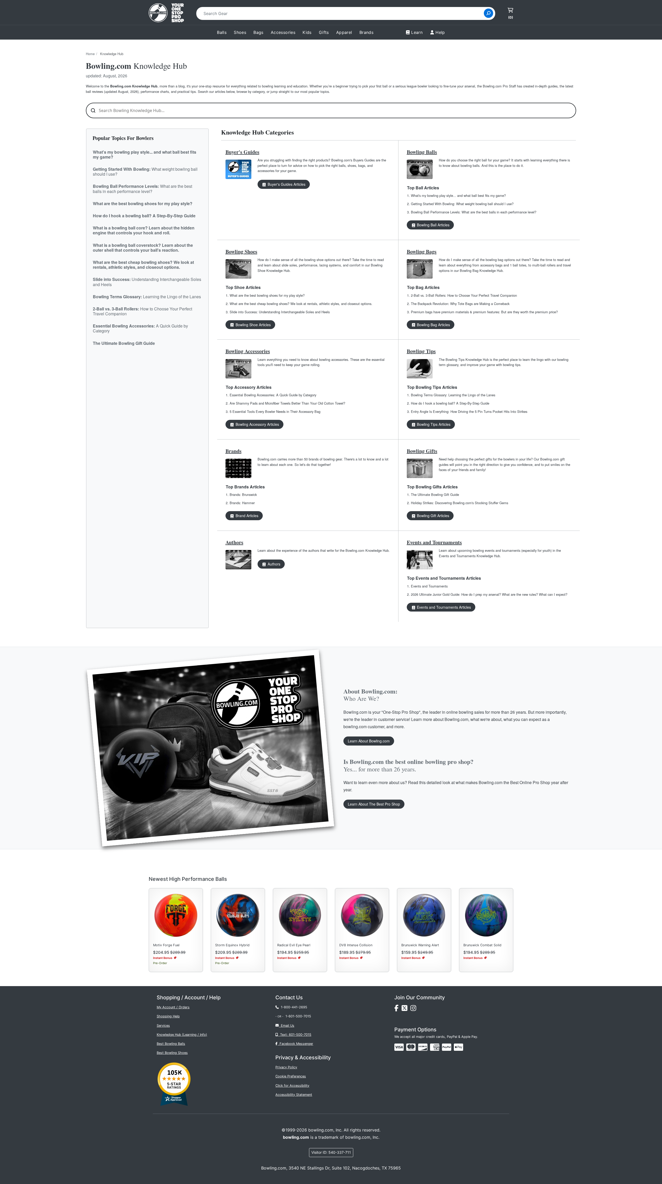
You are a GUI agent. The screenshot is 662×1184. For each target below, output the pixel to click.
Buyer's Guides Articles (286, 184)
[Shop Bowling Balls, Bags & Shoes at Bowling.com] (166, 13)
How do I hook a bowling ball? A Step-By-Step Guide (450, 403)
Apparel (344, 32)
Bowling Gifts (422, 451)
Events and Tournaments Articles (443, 607)
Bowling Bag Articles (433, 324)
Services (163, 1025)
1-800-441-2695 (293, 1007)
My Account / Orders (173, 1007)
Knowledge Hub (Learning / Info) (182, 1035)
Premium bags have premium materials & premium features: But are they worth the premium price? (484, 311)
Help (440, 32)
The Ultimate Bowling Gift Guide (435, 494)
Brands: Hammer (242, 502)
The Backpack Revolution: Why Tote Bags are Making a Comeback (460, 303)
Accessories (283, 32)
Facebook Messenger (295, 1044)
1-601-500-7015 (298, 1016)
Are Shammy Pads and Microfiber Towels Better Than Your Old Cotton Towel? (287, 403)
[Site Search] (488, 13)
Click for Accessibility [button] (292, 1086)
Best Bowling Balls (171, 1044)
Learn (417, 32)
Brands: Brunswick (243, 494)
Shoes (240, 32)
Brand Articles (246, 515)
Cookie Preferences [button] (290, 1076)
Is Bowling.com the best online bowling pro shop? (408, 765)
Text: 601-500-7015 (294, 1035)
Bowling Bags (422, 251)
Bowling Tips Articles (433, 424)
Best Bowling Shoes (172, 1053)
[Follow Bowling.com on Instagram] (414, 1009)
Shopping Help (168, 1016)
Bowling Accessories (247, 351)
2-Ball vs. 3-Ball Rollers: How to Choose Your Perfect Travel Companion (464, 295)
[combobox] (341, 13)
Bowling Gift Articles (432, 515)
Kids (307, 32)
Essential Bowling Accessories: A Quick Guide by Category (273, 394)
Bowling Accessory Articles (257, 424)
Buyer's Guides (242, 152)
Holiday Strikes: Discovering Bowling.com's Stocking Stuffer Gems (459, 502)
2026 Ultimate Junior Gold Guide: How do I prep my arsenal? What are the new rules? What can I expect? (489, 594)
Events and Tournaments (434, 542)
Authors (234, 542)
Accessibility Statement (293, 1095)
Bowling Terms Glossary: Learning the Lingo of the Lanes (453, 394)
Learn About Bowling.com (369, 740)
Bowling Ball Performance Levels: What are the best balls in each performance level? (473, 212)
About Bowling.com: (370, 695)
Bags (258, 32)
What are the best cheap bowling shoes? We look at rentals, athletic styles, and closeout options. (301, 303)
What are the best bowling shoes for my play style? (267, 295)
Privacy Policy (286, 1067)
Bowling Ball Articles (432, 224)
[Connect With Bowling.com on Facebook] (398, 1009)
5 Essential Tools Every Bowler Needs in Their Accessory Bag (275, 411)
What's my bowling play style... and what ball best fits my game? (458, 195)
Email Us (286, 1025)
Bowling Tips (421, 351)
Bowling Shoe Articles (253, 324)
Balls (222, 32)
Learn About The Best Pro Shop (374, 804)
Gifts (324, 32)
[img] (446, 1047)
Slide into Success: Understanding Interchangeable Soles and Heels (280, 311)
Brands (233, 451)
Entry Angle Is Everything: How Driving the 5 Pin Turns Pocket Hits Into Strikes (469, 411)
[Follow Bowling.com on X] (406, 1009)
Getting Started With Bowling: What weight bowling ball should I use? (462, 203)
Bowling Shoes (241, 251)
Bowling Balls (422, 152)
